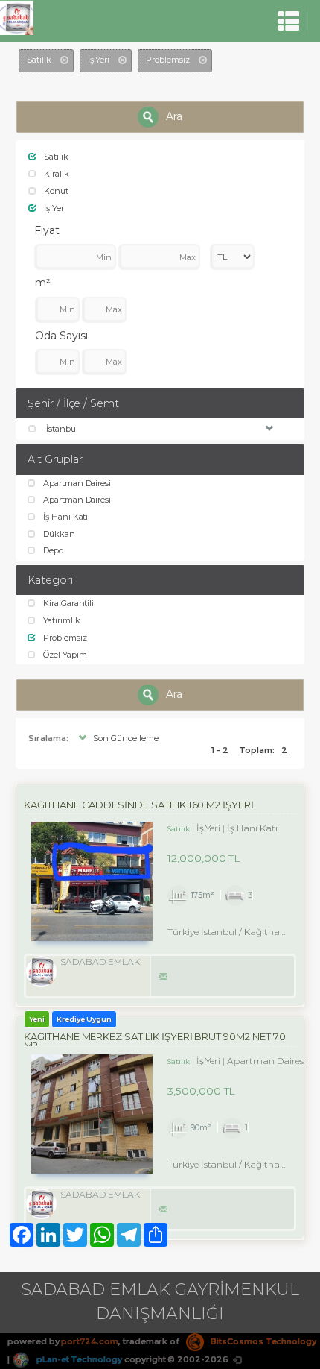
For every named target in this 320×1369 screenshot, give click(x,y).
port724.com (89, 1341)
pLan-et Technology (78, 1359)
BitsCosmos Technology (262, 1341)
